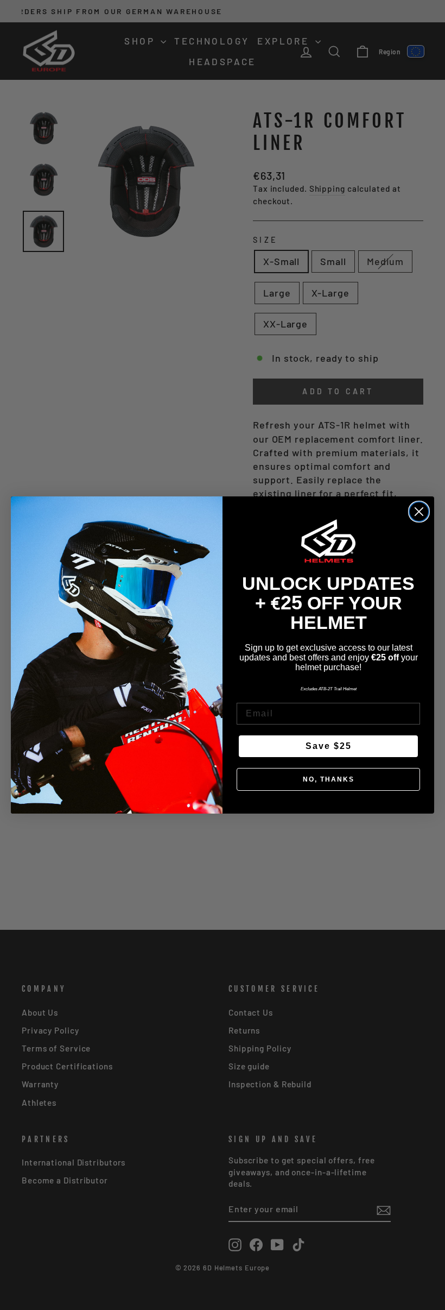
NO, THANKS (328, 779)
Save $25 (329, 746)
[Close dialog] (419, 511)
